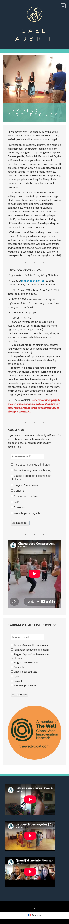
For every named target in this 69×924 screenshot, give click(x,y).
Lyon (16, 502)
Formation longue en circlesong (32, 470)
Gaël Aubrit (34, 34)
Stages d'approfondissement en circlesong (31, 477)
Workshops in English (26, 513)
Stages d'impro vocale (26, 485)
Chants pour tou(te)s (25, 496)
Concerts (18, 490)
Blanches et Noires (32, 280)
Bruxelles (19, 507)
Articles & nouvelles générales (31, 464)
